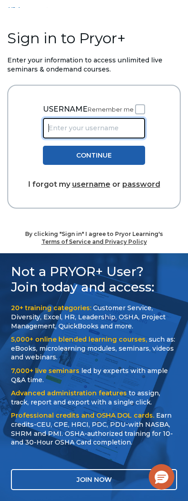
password (141, 184)
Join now (94, 479)
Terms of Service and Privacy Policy (94, 241)
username (91, 184)
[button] (161, 477)
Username (65, 109)
